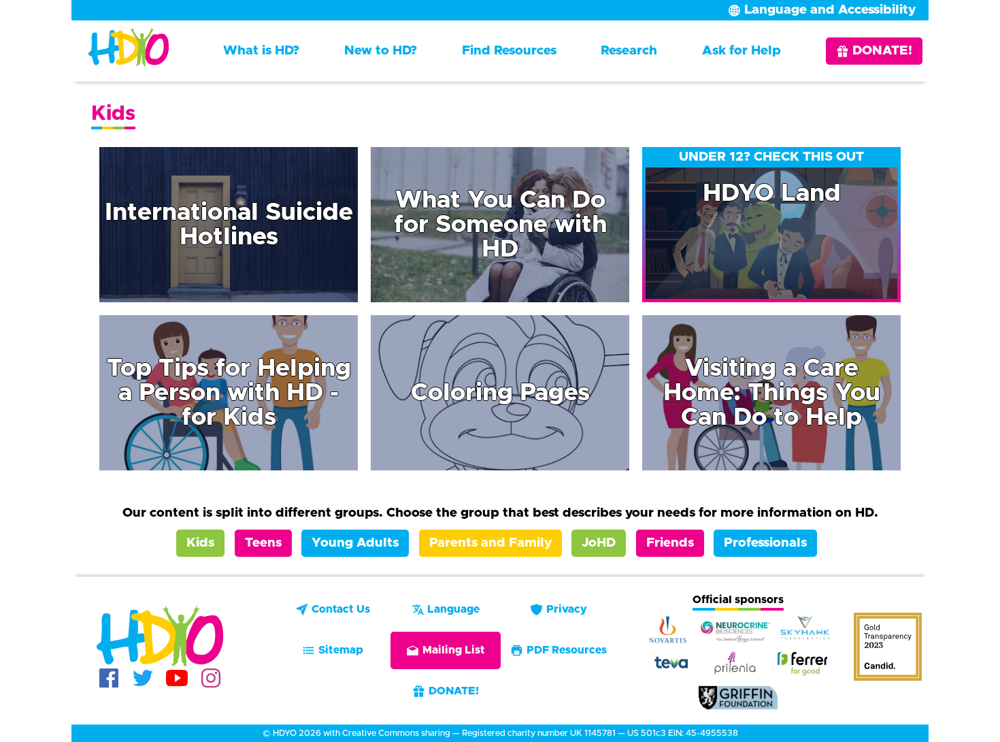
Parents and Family (490, 542)
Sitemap (340, 650)
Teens (263, 542)
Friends (670, 542)
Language (453, 609)
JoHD (599, 542)
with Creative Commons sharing (386, 733)
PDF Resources (567, 650)
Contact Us (341, 609)
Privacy (566, 609)
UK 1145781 (593, 733)
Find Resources (509, 50)
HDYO (285, 733)
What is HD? (261, 50)
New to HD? (380, 50)
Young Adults (355, 542)
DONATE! (882, 50)
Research (629, 50)
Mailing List (453, 650)
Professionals (765, 542)
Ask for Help (741, 50)
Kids (200, 542)
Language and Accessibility (830, 9)
